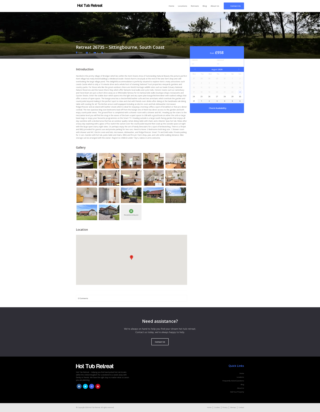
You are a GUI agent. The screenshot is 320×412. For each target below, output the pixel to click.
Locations (182, 6)
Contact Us (160, 342)
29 (232, 96)
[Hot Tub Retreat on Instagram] (91, 386)
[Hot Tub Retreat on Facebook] (79, 386)
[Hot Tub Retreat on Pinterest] (97, 386)
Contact (241, 407)
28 (225, 96)
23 (240, 92)
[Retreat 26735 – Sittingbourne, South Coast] (87, 161)
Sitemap (233, 407)
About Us (215, 6)
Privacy (225, 407)
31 (194, 101)
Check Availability (217, 108)
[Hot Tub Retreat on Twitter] (85, 386)
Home (171, 6)
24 (194, 96)
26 (209, 96)
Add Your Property (237, 392)
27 (217, 96)
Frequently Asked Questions (233, 381)
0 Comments (83, 298)
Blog (205, 6)
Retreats (195, 6)
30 (240, 96)
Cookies (217, 407)
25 (201, 96)
